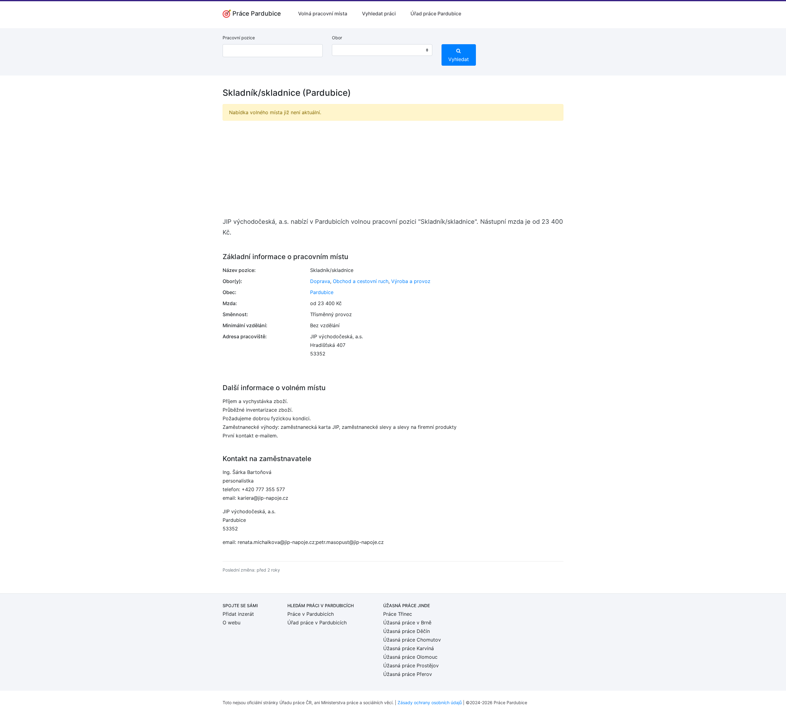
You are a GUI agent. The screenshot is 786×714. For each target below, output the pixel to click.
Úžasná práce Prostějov (411, 665)
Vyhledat (458, 59)
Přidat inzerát (238, 614)
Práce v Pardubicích (310, 614)
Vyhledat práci (379, 13)
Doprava (320, 281)
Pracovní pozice (239, 37)
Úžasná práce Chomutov (412, 640)
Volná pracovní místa (322, 13)
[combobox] (382, 50)
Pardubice (321, 292)
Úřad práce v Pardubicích (317, 622)
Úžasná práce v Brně (407, 622)
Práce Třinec (397, 614)
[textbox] (344, 50)
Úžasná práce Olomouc (410, 657)
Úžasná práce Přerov (407, 674)
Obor (337, 37)
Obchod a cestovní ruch (360, 281)
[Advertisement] (393, 168)
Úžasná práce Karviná (408, 648)
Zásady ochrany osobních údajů (430, 702)
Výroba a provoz (410, 281)
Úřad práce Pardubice (436, 13)
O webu (231, 622)
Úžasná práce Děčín (406, 631)
